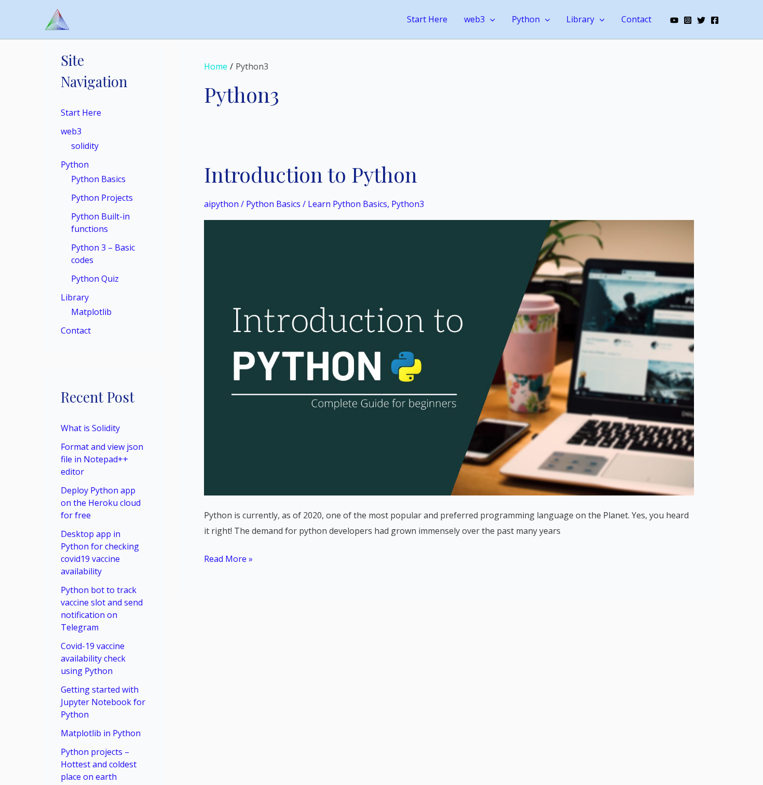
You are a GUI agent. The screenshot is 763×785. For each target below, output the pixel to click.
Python (526, 19)
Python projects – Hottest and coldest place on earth (99, 764)
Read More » (228, 558)
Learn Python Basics (347, 204)
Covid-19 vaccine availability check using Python (93, 658)
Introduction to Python (310, 174)
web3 (474, 19)
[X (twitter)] (701, 20)
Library (580, 19)
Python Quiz (95, 278)
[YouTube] (674, 20)
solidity (85, 146)
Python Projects (102, 197)
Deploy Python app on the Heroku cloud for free (101, 503)
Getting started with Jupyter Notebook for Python (103, 702)
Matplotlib (91, 312)
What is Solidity (90, 428)
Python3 (407, 204)
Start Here (427, 19)
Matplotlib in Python (101, 733)
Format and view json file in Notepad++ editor (102, 459)
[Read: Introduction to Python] (449, 357)
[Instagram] (688, 20)
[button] (490, 19)
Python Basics (98, 179)
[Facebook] (715, 20)
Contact (636, 19)
